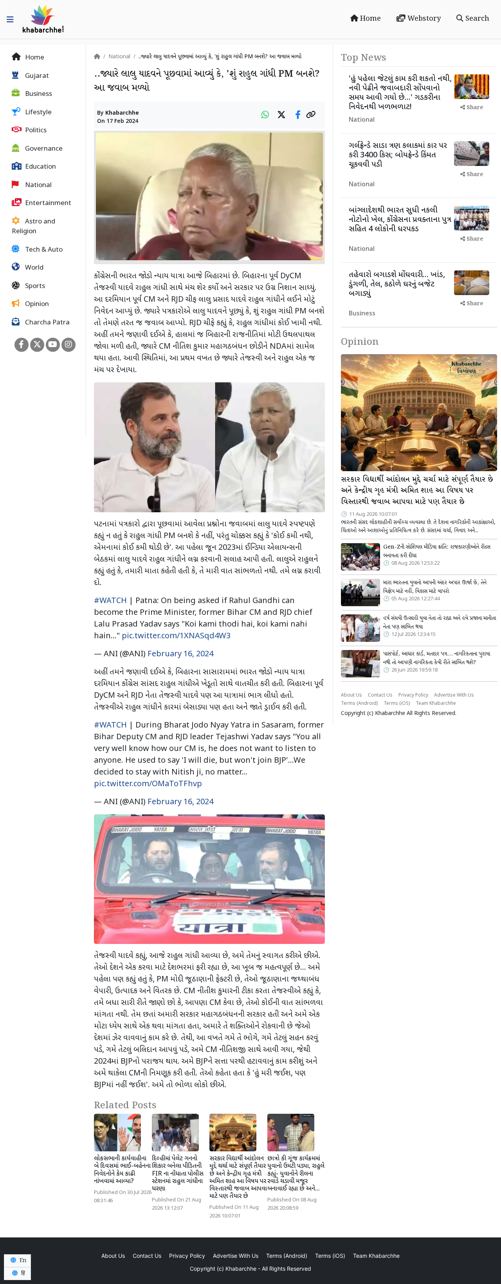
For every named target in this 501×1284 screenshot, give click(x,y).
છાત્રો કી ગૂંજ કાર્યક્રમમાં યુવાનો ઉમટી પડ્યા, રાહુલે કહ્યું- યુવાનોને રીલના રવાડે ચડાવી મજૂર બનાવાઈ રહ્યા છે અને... (295, 1174)
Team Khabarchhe (436, 704)
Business (37, 94)
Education (39, 167)
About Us (351, 695)
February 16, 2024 (180, 654)
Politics (35, 130)
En (22, 1260)
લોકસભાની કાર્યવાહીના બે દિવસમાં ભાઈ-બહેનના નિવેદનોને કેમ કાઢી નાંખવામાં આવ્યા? (122, 1170)
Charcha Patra (46, 323)
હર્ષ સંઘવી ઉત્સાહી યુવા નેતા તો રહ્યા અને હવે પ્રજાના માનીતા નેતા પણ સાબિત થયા (439, 622)
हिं (22, 1273)
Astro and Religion (33, 227)
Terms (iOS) (397, 704)
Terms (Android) (359, 704)
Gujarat (36, 76)
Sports (34, 286)
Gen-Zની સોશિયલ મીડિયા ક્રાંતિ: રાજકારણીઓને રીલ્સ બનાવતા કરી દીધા (436, 551)
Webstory (423, 19)
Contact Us (380, 695)
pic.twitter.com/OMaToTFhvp (148, 784)
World (33, 268)
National (37, 185)
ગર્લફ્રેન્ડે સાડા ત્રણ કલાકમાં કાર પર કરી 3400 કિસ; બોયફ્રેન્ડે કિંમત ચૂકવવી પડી (398, 155)
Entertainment (47, 203)
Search (476, 19)
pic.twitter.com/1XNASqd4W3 (176, 636)
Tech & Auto (43, 250)
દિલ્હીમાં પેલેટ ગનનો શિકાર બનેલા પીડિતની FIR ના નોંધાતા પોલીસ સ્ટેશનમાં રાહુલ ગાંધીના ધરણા (178, 1174)
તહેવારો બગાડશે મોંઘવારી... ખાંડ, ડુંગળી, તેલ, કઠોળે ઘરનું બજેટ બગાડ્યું (397, 284)
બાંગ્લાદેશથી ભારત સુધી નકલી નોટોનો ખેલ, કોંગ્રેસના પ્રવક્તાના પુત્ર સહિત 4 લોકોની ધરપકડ (400, 219)
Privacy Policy (413, 695)
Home (369, 19)
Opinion (36, 304)
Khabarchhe (122, 113)
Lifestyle (37, 112)
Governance (43, 149)
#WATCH (110, 601)
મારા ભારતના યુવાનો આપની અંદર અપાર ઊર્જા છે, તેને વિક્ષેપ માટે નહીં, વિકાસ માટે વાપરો (435, 587)
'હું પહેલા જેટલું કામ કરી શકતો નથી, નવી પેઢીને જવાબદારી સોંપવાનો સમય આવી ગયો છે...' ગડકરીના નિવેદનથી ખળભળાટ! (400, 93)
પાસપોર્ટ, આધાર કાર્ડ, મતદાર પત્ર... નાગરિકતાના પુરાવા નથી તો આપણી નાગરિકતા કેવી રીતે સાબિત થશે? (436, 658)
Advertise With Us (454, 695)
